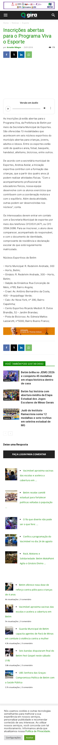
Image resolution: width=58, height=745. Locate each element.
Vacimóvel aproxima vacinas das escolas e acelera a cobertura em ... (36, 475)
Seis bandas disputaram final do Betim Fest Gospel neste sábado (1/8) (29, 655)
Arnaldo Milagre (14, 47)
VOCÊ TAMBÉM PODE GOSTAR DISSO (24, 364)
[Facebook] (6, 54)
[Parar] (44, 108)
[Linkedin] (21, 54)
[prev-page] (5, 433)
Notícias (15, 22)
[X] (14, 54)
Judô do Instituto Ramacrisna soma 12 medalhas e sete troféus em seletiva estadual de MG (36, 418)
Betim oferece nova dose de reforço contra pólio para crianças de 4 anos (28, 589)
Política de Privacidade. (38, 731)
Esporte (25, 22)
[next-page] (10, 433)
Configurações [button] (13, 737)
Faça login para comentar (29, 454)
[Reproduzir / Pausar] (8, 108)
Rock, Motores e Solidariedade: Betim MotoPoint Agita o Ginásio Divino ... (37, 558)
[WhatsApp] (28, 54)
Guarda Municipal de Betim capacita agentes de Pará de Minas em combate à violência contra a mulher (29, 633)
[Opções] (50, 108)
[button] (5, 15)
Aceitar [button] (29, 737)
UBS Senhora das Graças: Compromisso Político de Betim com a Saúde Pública (29, 677)
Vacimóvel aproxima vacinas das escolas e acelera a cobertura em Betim (29, 611)
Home (6, 22)
